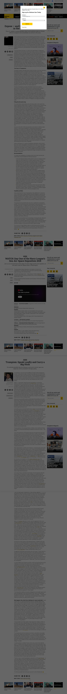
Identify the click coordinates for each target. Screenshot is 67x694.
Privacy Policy (24, 27)
